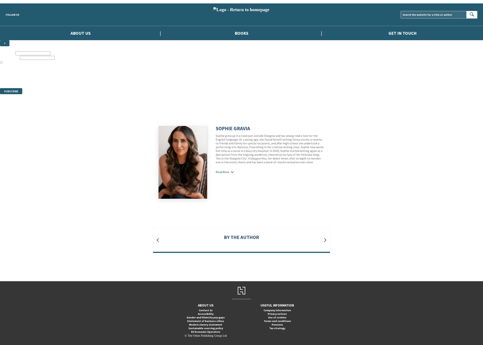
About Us (81, 33)
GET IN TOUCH (402, 33)
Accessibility (206, 314)
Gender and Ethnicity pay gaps (206, 317)
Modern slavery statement (205, 324)
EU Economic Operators (205, 331)
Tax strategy (277, 328)
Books (241, 33)
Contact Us (206, 310)
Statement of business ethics (205, 321)
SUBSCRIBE (11, 91)
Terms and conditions (277, 321)
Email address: (9, 57)
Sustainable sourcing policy (205, 328)
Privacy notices (277, 314)
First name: (7, 53)
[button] (158, 240)
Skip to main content (12, 1)
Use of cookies (277, 317)
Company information (277, 310)
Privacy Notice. (74, 79)
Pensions (277, 324)
